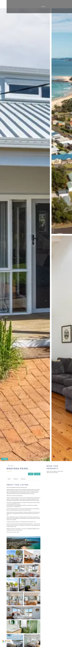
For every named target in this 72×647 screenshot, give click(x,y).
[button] (6, 641)
